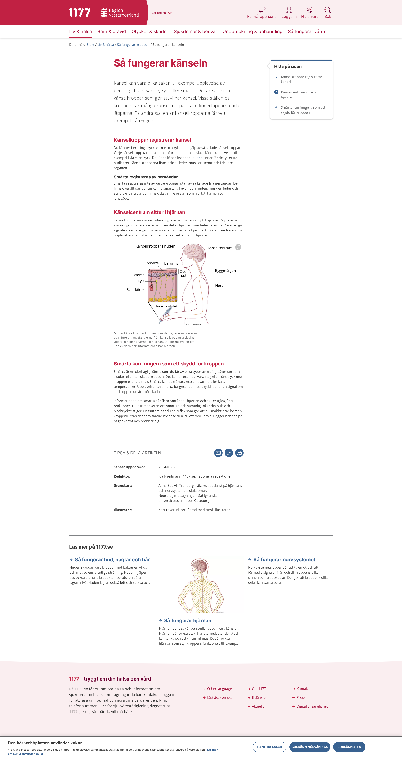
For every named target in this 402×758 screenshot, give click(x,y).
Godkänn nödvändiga (310, 747)
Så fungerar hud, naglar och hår (112, 560)
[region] (201, 747)
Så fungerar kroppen (133, 44)
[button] (239, 453)
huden (197, 157)
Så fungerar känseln (168, 44)
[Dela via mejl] (218, 453)
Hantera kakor (269, 747)
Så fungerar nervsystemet (284, 560)
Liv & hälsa (105, 44)
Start (90, 44)
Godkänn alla (349, 747)
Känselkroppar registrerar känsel (301, 79)
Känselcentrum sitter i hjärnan (298, 94)
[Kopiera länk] (229, 453)
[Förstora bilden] (179, 286)
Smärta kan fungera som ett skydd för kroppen (303, 110)
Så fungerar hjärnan (187, 620)
